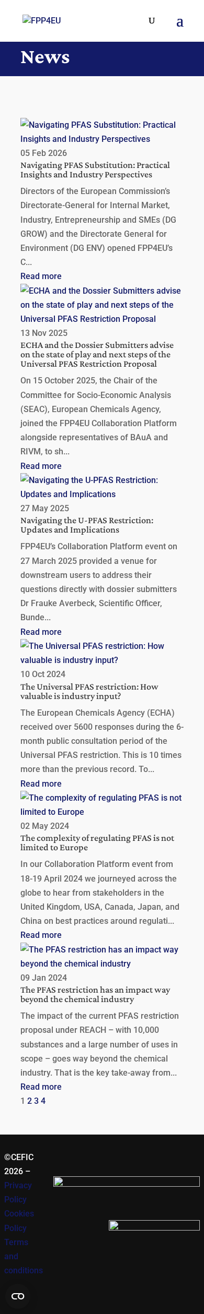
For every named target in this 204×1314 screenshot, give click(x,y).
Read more (41, 276)
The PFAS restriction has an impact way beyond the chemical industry (95, 994)
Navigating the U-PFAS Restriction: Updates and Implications (86, 525)
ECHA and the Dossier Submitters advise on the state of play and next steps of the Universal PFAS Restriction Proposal (97, 354)
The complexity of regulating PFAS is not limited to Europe (97, 842)
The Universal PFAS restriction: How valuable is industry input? (89, 691)
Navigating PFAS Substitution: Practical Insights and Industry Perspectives (95, 169)
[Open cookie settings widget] (17, 1296)
